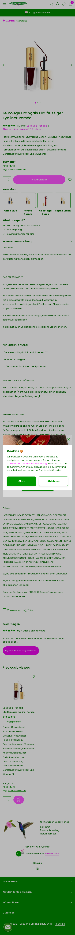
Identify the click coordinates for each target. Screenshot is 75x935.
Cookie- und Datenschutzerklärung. (27, 463)
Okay (21, 481)
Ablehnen (53, 481)
